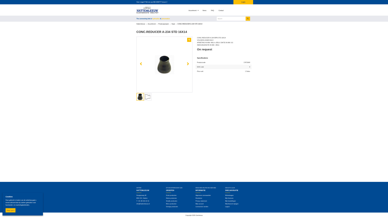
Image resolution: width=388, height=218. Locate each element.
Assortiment (193, 10)
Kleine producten (171, 198)
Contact (221, 10)
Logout (227, 206)
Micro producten (171, 204)
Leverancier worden (202, 206)
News (204, 10)
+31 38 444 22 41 (143, 201)
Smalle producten (171, 201)
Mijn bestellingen (230, 201)
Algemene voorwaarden (203, 195)
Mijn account (200, 204)
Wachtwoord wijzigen (231, 204)
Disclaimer (199, 198)
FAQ (212, 10)
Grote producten (171, 195)
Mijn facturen (229, 198)
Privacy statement (201, 201)
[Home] (144, 10)
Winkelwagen (229, 195)
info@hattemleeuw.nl (143, 204)
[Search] (248, 19)
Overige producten (172, 206)
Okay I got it (10, 210)
